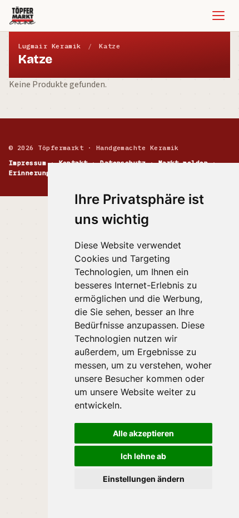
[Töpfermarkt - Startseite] (22, 15)
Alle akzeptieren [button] (143, 433)
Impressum (27, 162)
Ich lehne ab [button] (143, 456)
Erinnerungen (34, 172)
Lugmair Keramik (49, 46)
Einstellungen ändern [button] (144, 479)
